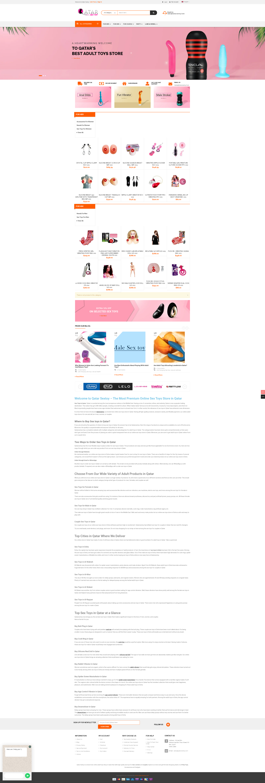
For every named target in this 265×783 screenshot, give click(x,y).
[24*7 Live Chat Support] (147, 83)
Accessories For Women (85, 121)
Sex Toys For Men (83, 217)
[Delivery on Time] (80, 83)
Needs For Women (83, 125)
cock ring (121, 642)
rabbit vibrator (134, 667)
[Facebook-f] (168, 724)
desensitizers (81, 712)
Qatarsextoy (100, 412)
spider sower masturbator (127, 680)
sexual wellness (176, 370)
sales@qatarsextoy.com (175, 13)
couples (145, 765)
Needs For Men (82, 213)
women (137, 765)
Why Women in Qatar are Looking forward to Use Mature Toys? (92, 366)
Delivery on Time (88, 83)
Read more (80, 376)
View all (80, 132)
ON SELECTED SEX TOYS (104, 310)
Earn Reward (132, 83)
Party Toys (185, 765)
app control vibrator (111, 695)
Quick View (91, 166)
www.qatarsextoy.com (142, 775)
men (133, 765)
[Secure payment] (101, 83)
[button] (30, 747)
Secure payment (111, 83)
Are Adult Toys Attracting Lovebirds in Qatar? (170, 365)
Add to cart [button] (81, 166)
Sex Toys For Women (84, 129)
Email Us (177, 82)
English (186, 1)
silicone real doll (125, 655)
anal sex (108, 629)
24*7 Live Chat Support (156, 83)
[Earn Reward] (124, 83)
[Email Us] (170, 84)
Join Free (93, 2)
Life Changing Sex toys (85, 371)
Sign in (100, 2)
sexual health (96, 371)
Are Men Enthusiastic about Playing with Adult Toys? (131, 366)
